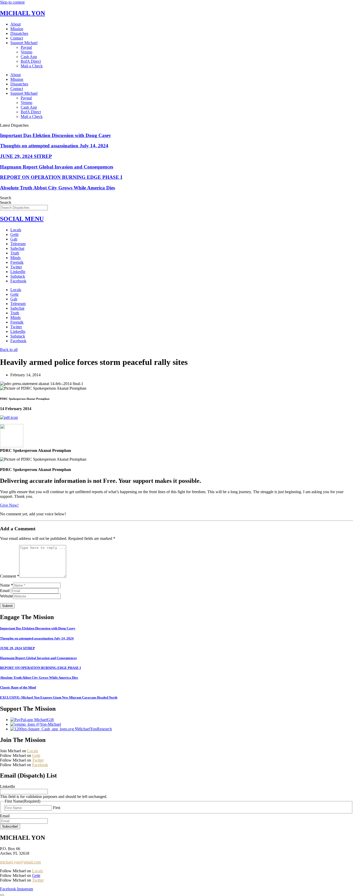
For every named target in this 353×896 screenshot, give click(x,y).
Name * (6, 585)
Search (5, 198)
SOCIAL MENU (22, 218)
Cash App (29, 56)
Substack (17, 276)
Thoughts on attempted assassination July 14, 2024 (54, 145)
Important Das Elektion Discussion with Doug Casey (55, 135)
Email (5, 590)
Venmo (26, 52)
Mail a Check (32, 66)
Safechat (17, 248)
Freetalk (17, 262)
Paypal (26, 47)
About (15, 24)
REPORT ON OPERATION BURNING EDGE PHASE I (61, 177)
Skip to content (12, 2)
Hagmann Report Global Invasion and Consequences (56, 167)
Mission (16, 29)
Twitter (16, 267)
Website (6, 596)
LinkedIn (17, 271)
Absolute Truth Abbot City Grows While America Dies (57, 187)
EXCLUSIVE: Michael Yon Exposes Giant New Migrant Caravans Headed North (58, 697)
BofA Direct (31, 61)
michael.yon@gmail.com (20, 862)
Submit (7, 606)
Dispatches (19, 33)
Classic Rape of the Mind (18, 687)
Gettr (14, 234)
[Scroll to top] (2, 895)
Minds (15, 257)
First (56, 807)
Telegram (18, 244)
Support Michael (23, 43)
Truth (14, 253)
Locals (15, 230)
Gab (13, 239)
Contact (16, 38)
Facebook (18, 281)
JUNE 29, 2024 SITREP (26, 156)
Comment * (9, 576)
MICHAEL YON (22, 13)
